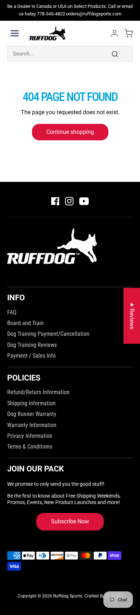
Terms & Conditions (29, 446)
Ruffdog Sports (67, 596)
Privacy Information (29, 435)
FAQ (12, 312)
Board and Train (25, 323)
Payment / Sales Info (31, 355)
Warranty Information (31, 425)
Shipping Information (31, 403)
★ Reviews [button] (132, 315)
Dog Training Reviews (32, 345)
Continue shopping (70, 132)
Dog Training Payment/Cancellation (48, 333)
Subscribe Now (70, 521)
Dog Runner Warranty (31, 414)
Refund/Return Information (38, 392)
